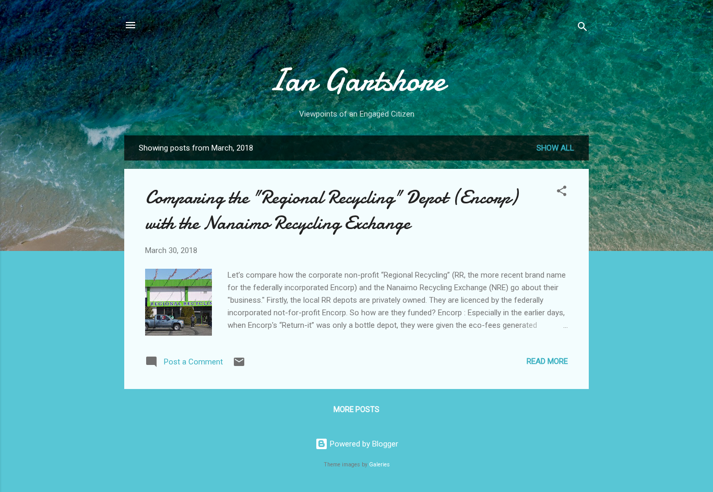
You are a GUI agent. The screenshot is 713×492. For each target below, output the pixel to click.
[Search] (582, 28)
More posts (356, 409)
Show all (555, 148)
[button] (561, 193)
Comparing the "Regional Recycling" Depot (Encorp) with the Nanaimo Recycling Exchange (331, 210)
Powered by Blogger (363, 444)
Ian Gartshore (356, 80)
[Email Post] (239, 365)
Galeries (379, 464)
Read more (547, 361)
